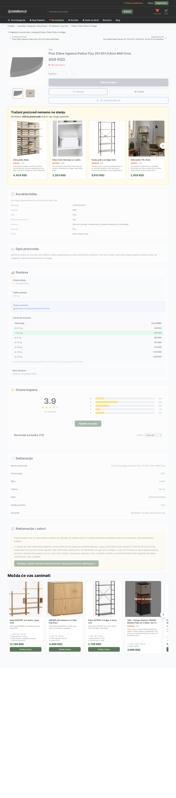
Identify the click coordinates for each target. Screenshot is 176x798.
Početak (11, 26)
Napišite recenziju (88, 423)
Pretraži (127, 11)
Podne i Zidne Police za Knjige (84, 26)
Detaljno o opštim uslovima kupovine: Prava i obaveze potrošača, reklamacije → (56, 563)
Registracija (161, 3)
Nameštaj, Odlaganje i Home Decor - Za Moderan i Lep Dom (43, 26)
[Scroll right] (163, 146)
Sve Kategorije (18, 20)
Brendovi (107, 20)
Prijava (150, 3)
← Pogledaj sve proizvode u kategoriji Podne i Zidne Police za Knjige (36, 32)
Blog (118, 20)
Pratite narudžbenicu (134, 3)
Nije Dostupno (108, 82)
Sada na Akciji (92, 20)
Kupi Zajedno (38, 20)
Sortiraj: (140, 435)
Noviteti (74, 20)
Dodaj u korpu (26, 649)
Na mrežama (58, 20)
